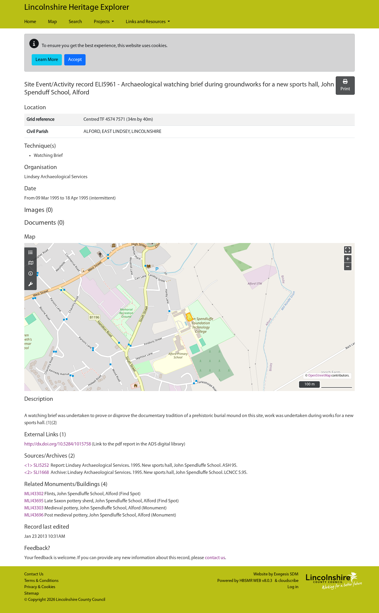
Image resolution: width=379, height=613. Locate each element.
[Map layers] (30, 253)
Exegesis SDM (286, 574)
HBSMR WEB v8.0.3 (256, 581)
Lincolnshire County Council (80, 600)
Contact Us (34, 574)
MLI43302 (34, 494)
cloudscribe (288, 581)
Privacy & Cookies (39, 587)
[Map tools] (30, 284)
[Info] (30, 274)
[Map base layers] (30, 263)
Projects (102, 22)
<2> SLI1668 (36, 472)
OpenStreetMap (319, 375)
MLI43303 (34, 508)
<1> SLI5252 (36, 465)
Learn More (47, 59)
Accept (75, 59)
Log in (293, 587)
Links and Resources (146, 22)
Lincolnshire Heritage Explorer (76, 8)
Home (30, 22)
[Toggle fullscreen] (347, 250)
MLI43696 (34, 515)
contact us (215, 558)
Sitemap (31, 593)
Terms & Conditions (41, 581)
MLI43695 (34, 501)
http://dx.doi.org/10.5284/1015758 (57, 444)
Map (52, 22)
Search (75, 22)
